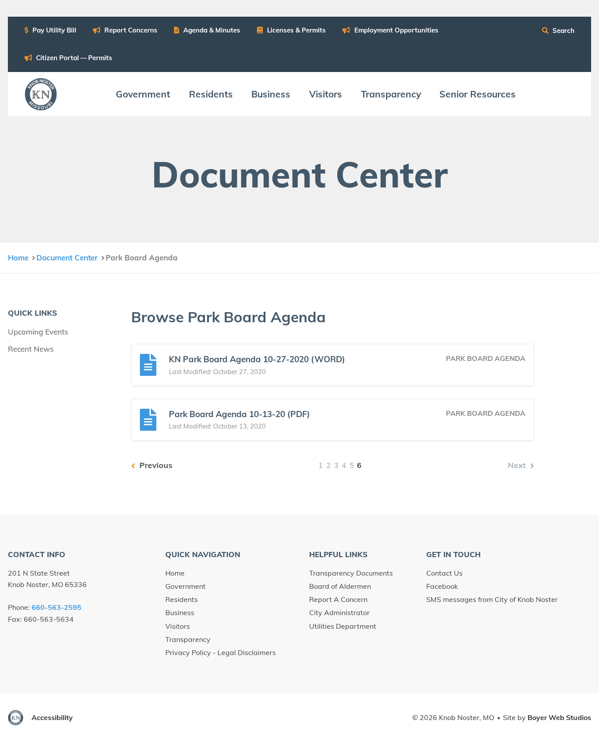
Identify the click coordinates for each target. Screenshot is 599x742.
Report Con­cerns (130, 30)
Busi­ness (270, 94)
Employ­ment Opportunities (396, 30)
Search (562, 30)
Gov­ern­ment (143, 94)
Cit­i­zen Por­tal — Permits (73, 58)
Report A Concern (338, 599)
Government (185, 586)
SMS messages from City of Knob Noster (492, 599)
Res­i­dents (211, 94)
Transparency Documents (351, 573)
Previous (154, 465)
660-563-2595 (57, 607)
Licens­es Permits (295, 30)
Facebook (442, 586)
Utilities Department (342, 626)
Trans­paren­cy (391, 94)
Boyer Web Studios (559, 717)
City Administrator (339, 612)
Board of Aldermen (340, 586)
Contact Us (444, 573)
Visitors (177, 626)
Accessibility (52, 717)
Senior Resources (477, 94)
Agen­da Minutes (211, 30)
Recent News (30, 348)
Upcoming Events (38, 331)
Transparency (187, 639)
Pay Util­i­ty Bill (53, 30)
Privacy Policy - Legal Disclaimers (220, 652)
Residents (181, 599)
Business (179, 612)
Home (175, 573)
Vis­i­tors (325, 94)
